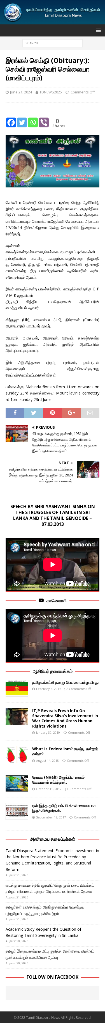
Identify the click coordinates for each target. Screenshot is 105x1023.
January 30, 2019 (48, 732)
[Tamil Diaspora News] (52, 21)
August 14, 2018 (47, 760)
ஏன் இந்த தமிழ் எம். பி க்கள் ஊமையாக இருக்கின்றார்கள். (64, 808)
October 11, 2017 (48, 789)
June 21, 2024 (21, 92)
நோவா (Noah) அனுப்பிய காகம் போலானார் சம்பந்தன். (58, 779)
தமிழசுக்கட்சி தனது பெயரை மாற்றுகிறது (65, 682)
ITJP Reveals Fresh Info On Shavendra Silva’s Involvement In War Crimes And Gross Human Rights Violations (65, 718)
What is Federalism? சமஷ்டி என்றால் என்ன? (65, 751)
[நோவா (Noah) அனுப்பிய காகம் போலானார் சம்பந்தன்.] (17, 783)
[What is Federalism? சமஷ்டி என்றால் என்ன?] (17, 754)
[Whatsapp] (33, 118)
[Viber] (44, 118)
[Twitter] (22, 118)
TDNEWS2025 (50, 92)
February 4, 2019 (48, 689)
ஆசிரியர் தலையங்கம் (53, 671)
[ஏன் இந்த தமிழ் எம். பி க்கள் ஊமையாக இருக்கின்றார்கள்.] (17, 811)
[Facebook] (11, 118)
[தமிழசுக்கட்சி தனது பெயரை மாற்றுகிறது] (17, 688)
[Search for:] (52, 42)
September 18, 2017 (51, 817)
